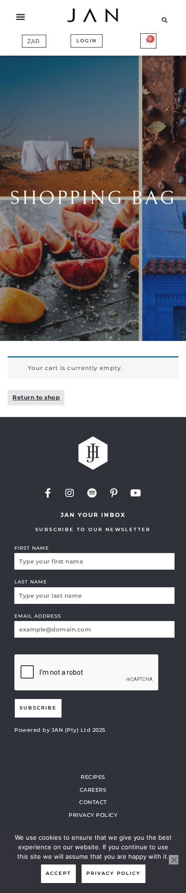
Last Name (30, 582)
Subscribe (38, 708)
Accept (58, 873)
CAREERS (93, 789)
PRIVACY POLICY (93, 815)
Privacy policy (113, 873)
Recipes (93, 777)
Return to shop (36, 397)
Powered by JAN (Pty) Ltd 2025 (59, 730)
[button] (20, 17)
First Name (31, 548)
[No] (173, 859)
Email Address (37, 616)
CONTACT (93, 802)
